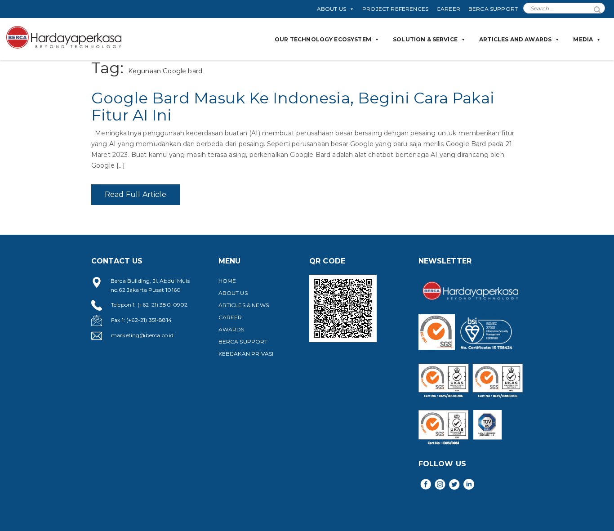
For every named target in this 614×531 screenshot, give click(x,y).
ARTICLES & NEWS (243, 305)
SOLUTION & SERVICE (425, 39)
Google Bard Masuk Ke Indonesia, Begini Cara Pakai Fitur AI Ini (292, 106)
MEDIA (583, 39)
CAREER (448, 8)
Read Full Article (135, 194)
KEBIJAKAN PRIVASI (246, 353)
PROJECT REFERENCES (395, 8)
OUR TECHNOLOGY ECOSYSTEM (323, 39)
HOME (227, 280)
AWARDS (231, 329)
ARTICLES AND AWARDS (515, 39)
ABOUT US (331, 8)
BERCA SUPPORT (493, 8)
